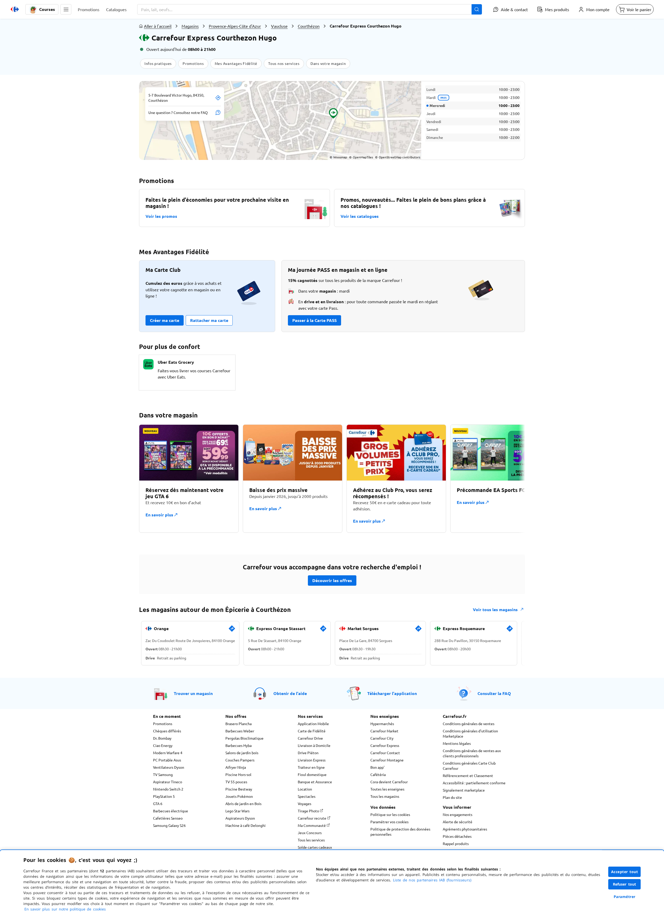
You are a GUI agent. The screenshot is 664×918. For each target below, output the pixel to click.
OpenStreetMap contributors (397, 157)
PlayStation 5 (164, 796)
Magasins (190, 26)
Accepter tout (624, 871)
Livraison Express (312, 760)
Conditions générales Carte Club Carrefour (469, 766)
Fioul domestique (312, 774)
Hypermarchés (382, 723)
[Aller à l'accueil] (14, 9)
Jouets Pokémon (239, 796)
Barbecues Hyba (238, 745)
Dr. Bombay (162, 738)
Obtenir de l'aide (290, 693)
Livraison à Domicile (314, 745)
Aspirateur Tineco (167, 781)
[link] (232, 630)
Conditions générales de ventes (468, 723)
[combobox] (309, 9)
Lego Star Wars (237, 810)
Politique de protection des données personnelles (400, 831)
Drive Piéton (308, 752)
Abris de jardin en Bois (243, 803)
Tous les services (311, 840)
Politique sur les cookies (390, 814)
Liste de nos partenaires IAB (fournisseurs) (432, 880)
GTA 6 (157, 803)
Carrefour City (381, 738)
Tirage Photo (309, 810)
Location (305, 789)
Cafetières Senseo (168, 818)
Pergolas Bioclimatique (244, 738)
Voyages (304, 803)
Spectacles (306, 796)
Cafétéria (378, 774)
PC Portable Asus (167, 760)
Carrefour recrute (312, 818)
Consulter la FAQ (494, 693)
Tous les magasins (384, 796)
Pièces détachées (457, 836)
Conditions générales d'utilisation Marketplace (470, 733)
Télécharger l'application (392, 693)
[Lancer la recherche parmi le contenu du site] (477, 9)
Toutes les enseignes (387, 789)
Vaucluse (279, 26)
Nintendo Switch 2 (168, 789)
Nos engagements (457, 814)
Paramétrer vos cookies (389, 821)
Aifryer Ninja (235, 767)
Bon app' (377, 767)
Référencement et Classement (468, 775)
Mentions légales (457, 743)
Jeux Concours (310, 832)
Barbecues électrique (170, 810)
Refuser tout (624, 884)
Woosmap (338, 157)
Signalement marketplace (464, 790)
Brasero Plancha (238, 723)
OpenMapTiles (361, 157)
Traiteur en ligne (311, 767)
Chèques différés (167, 730)
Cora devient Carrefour (389, 781)
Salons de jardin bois (241, 752)
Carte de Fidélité (312, 730)
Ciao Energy (162, 745)
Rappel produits (456, 843)
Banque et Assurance (315, 781)
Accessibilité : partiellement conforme (474, 782)
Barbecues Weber (239, 730)
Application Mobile (313, 723)
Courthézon (309, 26)
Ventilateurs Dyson (168, 767)
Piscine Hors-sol (238, 774)
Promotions (162, 723)
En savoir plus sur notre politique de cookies (65, 909)
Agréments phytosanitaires (465, 829)
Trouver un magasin (193, 693)
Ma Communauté (312, 825)
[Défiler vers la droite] (512, 478)
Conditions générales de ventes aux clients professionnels (472, 753)
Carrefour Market (384, 730)
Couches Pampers (239, 760)
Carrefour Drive (310, 738)
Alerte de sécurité (457, 821)
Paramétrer (624, 896)
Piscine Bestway (238, 789)
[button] (65, 9)
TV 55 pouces (236, 781)
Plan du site (452, 797)
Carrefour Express (384, 745)
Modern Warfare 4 (167, 752)
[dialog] (332, 884)
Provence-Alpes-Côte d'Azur (235, 26)
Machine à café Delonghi (245, 825)
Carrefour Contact (385, 752)
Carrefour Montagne (387, 760)
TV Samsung (163, 774)
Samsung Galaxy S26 (169, 825)
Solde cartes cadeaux (315, 847)
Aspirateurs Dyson (240, 818)
